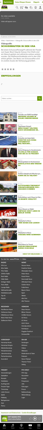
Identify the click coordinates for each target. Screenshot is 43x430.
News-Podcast (26, 359)
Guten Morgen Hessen (23, 2)
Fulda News (25, 287)
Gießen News (26, 284)
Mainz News (25, 273)
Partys (3, 406)
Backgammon (5, 400)
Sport (23, 293)
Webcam (35, 7)
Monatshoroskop (6, 351)
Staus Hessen (26, 309)
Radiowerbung (26, 392)
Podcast (21, 428)
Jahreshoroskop (6, 353)
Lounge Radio (5, 287)
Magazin (36, 2)
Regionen (5, 306)
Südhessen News (6, 320)
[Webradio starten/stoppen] (35, 418)
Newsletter (25, 375)
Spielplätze (4, 375)
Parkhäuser (25, 329)
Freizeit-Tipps (5, 386)
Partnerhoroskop (6, 356)
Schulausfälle (26, 334)
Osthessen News (6, 312)
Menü (38, 428)
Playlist (21, 7)
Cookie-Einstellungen (29, 413)
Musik (12, 428)
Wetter (31, 7)
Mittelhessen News (7, 315)
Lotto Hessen (5, 392)
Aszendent (4, 359)
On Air (24, 339)
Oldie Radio (4, 279)
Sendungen (25, 342)
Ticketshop (4, 389)
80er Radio (4, 268)
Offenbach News (27, 282)
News (24, 262)
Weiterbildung (26, 395)
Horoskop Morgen (7, 345)
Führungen (25, 386)
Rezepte (3, 378)
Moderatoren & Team (28, 353)
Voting (24, 364)
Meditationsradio (6, 293)
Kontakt (24, 378)
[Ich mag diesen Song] (31, 418)
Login (23, 397)
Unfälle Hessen (26, 315)
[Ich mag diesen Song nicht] (39, 418)
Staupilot (26, 7)
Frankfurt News (26, 268)
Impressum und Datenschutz (11, 413)
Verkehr (25, 306)
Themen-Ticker (26, 362)
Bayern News (26, 290)
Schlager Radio (5, 282)
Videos (24, 348)
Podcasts (24, 356)
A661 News (25, 323)
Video (3, 40)
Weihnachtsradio (6, 290)
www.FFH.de (14, 259)
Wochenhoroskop (6, 348)
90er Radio (4, 271)
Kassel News (26, 276)
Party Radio (4, 284)
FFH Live (4, 265)
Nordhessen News (7, 309)
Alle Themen (25, 301)
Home (4, 428)
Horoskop (5, 339)
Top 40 (3, 295)
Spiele (3, 395)
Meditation (4, 381)
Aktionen (24, 345)
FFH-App (24, 373)
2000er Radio (5, 273)
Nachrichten (8, 2)
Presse (24, 389)
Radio (3, 262)
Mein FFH (40, 7)
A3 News (24, 318)
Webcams (25, 351)
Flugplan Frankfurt (27, 331)
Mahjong (4, 397)
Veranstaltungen (6, 373)
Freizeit (4, 370)
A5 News (24, 320)
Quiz (2, 403)
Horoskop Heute (6, 342)
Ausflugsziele (5, 384)
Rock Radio (4, 276)
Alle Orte (24, 298)
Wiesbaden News (27, 271)
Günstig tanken (26, 326)
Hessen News (26, 265)
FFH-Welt (25, 370)
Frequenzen (25, 381)
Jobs (23, 384)
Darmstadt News (27, 279)
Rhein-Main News (6, 318)
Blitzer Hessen (26, 312)
